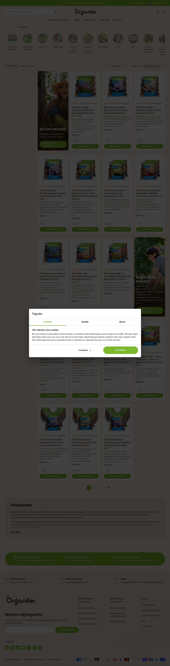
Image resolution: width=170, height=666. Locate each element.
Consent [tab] (47, 322)
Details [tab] (85, 322)
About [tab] (122, 322)
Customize (83, 350)
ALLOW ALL (120, 350)
